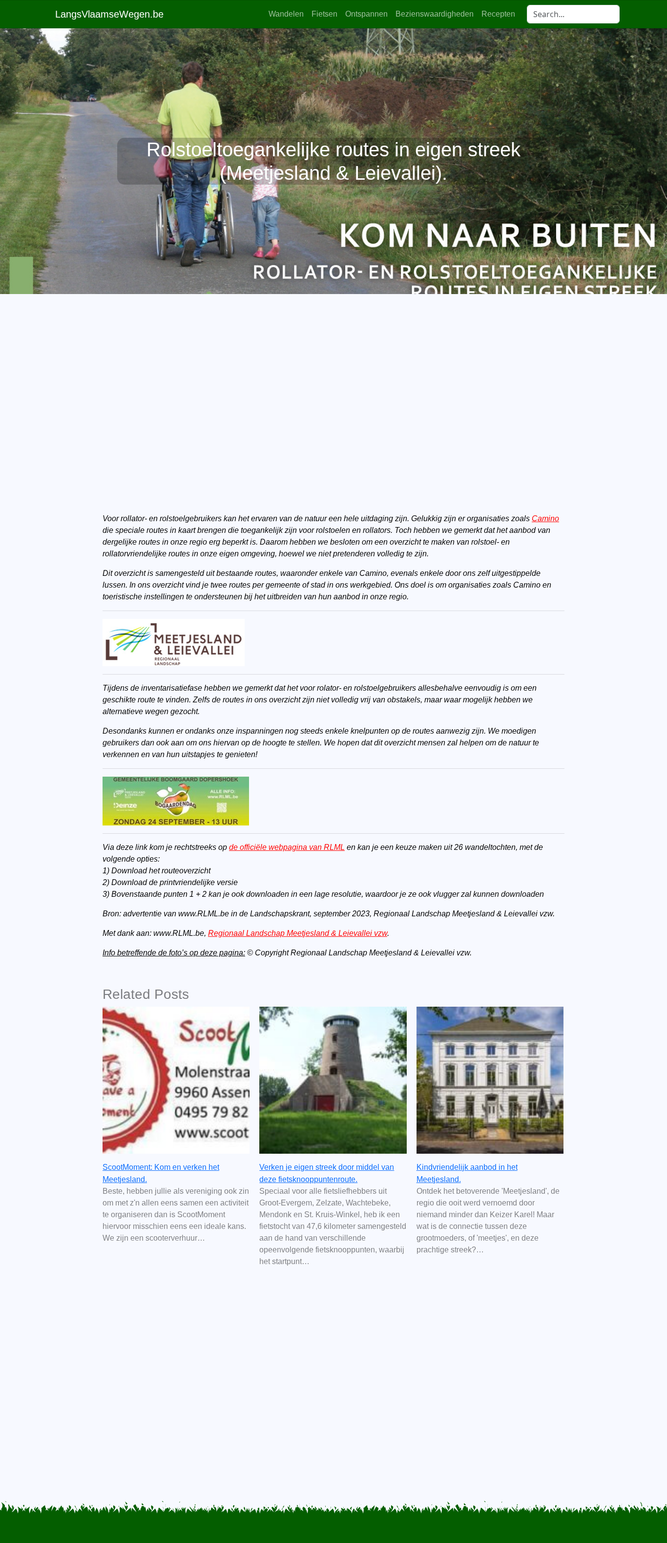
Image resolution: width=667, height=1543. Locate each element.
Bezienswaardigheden (435, 14)
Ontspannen (366, 14)
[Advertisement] (333, 386)
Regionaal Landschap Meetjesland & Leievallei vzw (297, 933)
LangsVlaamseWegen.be (109, 14)
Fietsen (324, 14)
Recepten (498, 14)
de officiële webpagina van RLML (287, 847)
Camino (545, 518)
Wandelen (286, 14)
